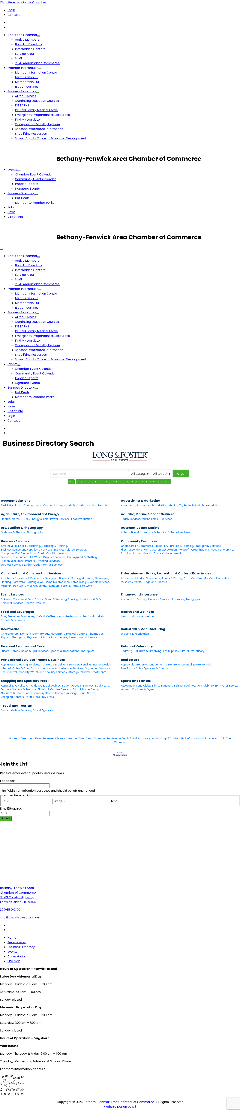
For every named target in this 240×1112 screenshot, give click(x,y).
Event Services (12, 594)
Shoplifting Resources (31, 133)
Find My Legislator (28, 119)
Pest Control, (9, 672)
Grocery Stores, (44, 693)
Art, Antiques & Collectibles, (43, 685)
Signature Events (27, 188)
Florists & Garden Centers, (54, 689)
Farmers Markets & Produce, (19, 689)
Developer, (102, 578)
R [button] (139, 481)
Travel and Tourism (16, 705)
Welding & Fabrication (135, 634)
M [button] (120, 481)
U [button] (150, 481)
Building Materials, (82, 578)
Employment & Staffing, (82, 557)
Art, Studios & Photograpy (22, 528)
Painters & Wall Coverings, (30, 586)
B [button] (81, 481)
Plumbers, (54, 586)
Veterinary (197, 651)
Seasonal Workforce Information (39, 129)
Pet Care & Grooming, (148, 651)
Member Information (23, 68)
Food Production (81, 519)
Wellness (150, 616)
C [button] (85, 481)
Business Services (15, 541)
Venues (40, 603)
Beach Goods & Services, (78, 685)
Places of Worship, (222, 549)
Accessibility (17, 956)
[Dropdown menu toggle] (38, 35)
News (11, 212)
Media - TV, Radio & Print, (185, 505)
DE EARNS (22, 105)
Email (12, 808)
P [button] (132, 481)
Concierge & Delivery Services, (60, 664)
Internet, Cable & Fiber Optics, (20, 668)
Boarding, (127, 651)
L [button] (116, 481)
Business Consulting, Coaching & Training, (41, 546)
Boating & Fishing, (172, 685)
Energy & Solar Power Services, (50, 519)
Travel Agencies (43, 710)
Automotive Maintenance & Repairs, (144, 532)
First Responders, (131, 549)
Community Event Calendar (35, 179)
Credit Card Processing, (53, 553)
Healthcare (10, 629)
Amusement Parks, (132, 578)
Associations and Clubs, (136, 685)
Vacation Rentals (96, 505)
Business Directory (21, 193)
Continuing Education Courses (37, 101)
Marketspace (140, 738)
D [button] (88, 481)
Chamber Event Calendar (34, 174)
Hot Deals (22, 198)
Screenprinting (211, 505)
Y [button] (165, 481)
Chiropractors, (10, 634)
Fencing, (86, 664)
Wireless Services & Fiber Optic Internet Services (32, 565)
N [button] (124, 481)
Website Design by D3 (120, 1106)
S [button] (143, 481)
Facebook (7, 781)
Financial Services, (159, 599)
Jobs (11, 207)
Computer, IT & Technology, (18, 553)
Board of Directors (28, 44)
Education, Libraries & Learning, (174, 546)
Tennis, (215, 685)
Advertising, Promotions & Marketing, (144, 505)
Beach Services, (131, 519)
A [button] (77, 481)
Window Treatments (93, 672)
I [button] (106, 481)
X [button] (162, 481)
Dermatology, (41, 634)
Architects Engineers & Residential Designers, (29, 578)
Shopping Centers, (12, 697)
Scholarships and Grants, (136, 553)
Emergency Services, (208, 546)
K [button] (113, 481)
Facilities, (190, 685)
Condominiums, (53, 505)
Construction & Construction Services (31, 573)
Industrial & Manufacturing (143, 629)
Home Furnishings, (66, 693)
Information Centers (30, 49)
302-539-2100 (10, 910)
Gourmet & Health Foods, (17, 693)
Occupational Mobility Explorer (37, 124)
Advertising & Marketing (140, 500)
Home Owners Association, (160, 549)
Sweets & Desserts (13, 620)
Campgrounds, (32, 505)
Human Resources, (12, 561)
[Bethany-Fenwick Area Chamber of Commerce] (28, 158)
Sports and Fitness (136, 681)
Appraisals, (128, 664)
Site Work (86, 586)
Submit (6, 818)
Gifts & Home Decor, (86, 689)
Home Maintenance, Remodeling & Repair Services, (77, 582)
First (56, 801)
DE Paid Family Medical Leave (36, 110)
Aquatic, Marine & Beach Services (147, 514)
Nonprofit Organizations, (193, 549)
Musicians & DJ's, (91, 599)
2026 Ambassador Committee (37, 63)
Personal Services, (12, 603)
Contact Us (177, 738)
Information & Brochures (202, 738)
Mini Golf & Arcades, (216, 578)
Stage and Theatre (155, 582)
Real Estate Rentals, (199, 664)
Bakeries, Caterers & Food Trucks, (22, 599)
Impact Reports (26, 184)
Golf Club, (203, 685)
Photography (35, 532)
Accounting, (128, 599)
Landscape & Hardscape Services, (62, 668)
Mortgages (193, 599)
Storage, (73, 672)
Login (11, 10)
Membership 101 (26, 77)
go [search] (182, 474)
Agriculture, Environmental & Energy (30, 514)
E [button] (92, 481)
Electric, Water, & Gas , (15, 519)
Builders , (64, 578)
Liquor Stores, (87, 693)
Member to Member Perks (34, 203)
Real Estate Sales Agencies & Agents (144, 668)
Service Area (24, 54)
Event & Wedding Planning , (62, 599)
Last (114, 801)
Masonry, (6, 586)
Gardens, (197, 578)
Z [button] (169, 481)
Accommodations (15, 500)
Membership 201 (27, 82)
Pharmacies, (96, 634)
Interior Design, (102, 664)
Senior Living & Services (84, 637)
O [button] (128, 481)
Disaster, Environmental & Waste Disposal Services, (33, 557)
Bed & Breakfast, (11, 505)
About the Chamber (22, 35)
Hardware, (19, 582)
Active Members (27, 39)
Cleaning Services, (28, 664)
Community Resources (139, 541)
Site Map (14, 961)
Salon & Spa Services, (35, 651)
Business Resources (22, 91)
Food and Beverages (17, 612)
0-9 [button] (71, 481)
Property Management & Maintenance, (160, 664)
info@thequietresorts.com (19, 917)
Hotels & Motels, (74, 505)
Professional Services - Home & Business (33, 660)
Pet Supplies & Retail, (176, 651)
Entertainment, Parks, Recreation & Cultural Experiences (166, 573)
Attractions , (153, 578)
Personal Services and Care (22, 646)
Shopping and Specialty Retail (25, 681)
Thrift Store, (33, 697)
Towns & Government (167, 553)
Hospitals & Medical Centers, (69, 634)
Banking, (142, 599)
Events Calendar (67, 738)
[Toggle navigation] (1, 249)
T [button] (146, 481)
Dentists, (25, 634)
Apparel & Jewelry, (13, 685)
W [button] (158, 481)
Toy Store (48, 697)
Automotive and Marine (140, 528)
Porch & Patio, (70, 586)
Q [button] (135, 481)
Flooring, (6, 582)
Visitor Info (15, 217)
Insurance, (178, 599)
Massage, (138, 616)
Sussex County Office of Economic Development (50, 138)
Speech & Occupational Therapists (72, 651)
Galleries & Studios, (13, 532)
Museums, (127, 582)
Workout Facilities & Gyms (137, 689)
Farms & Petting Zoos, (176, 578)
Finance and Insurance (139, 594)
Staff (18, 58)
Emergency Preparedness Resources (42, 115)
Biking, (156, 685)
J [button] (109, 481)
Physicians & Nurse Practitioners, (47, 637)
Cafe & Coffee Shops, (50, 616)
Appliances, (8, 664)
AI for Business (25, 96)
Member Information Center (36, 72)
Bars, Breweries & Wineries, (18, 616)
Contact (14, 15)
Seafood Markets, (94, 616)
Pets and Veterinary (137, 646)
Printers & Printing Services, (42, 561)
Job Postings (159, 738)
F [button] (95, 481)
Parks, (138, 582)
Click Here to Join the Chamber (23, 2)
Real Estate (130, 660)
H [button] (103, 481)
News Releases (44, 738)
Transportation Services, (16, 710)
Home (12, 937)
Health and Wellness (137, 612)
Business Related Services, (70, 549)
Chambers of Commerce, (137, 546)
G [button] (99, 481)
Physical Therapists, (13, 637)
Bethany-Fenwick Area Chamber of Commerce (119, 1102)
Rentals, (30, 603)
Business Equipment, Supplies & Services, (26, 549)
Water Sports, (229, 685)
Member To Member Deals (112, 738)
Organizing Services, (97, 668)
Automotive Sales (179, 532)
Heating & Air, (35, 582)
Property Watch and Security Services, (43, 672)
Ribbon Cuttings (26, 86)
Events (12, 170)
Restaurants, (74, 616)
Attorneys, (7, 546)
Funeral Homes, (10, 651)
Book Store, (102, 685)
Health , (125, 616)
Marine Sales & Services (157, 519)
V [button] (154, 481)
